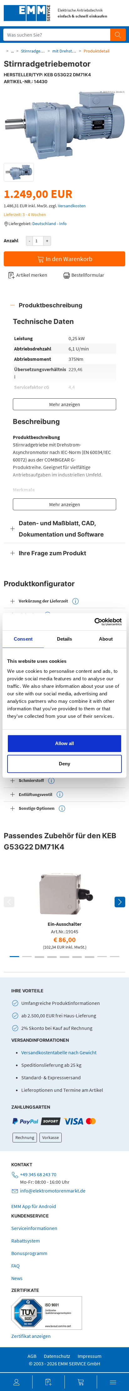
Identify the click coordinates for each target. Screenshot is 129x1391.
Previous (9, 902)
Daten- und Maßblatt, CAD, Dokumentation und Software (61, 528)
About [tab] (106, 639)
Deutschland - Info (49, 223)
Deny (64, 763)
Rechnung (24, 1137)
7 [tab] (89, 956)
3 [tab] (39, 956)
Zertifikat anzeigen (31, 1336)
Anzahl (11, 240)
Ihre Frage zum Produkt (52, 553)
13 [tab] (77, 957)
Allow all (64, 743)
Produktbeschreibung (50, 305)
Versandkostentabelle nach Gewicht (58, 1052)
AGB (32, 1356)
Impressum (89, 1356)
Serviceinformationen (34, 1228)
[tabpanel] (64, 909)
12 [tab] (64, 957)
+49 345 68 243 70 (38, 1174)
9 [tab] (114, 956)
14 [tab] (89, 957)
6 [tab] (77, 956)
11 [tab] (52, 957)
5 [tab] (64, 956)
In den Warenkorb (68, 259)
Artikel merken (31, 275)
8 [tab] (102, 956)
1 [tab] (14, 956)
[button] (16, 1381)
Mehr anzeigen (64, 404)
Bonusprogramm (29, 1253)
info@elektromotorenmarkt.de (52, 1190)
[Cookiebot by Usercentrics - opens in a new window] (94, 622)
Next (120, 902)
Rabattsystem (25, 1240)
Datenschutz (57, 1356)
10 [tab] (39, 957)
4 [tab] (52, 956)
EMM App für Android (33, 1206)
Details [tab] (64, 639)
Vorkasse (50, 1137)
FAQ (15, 1265)
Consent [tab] (23, 639)
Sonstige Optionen (36, 808)
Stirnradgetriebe (36, 51)
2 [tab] (27, 956)
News (17, 1278)
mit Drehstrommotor (72, 51)
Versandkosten (72, 206)
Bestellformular (87, 275)
